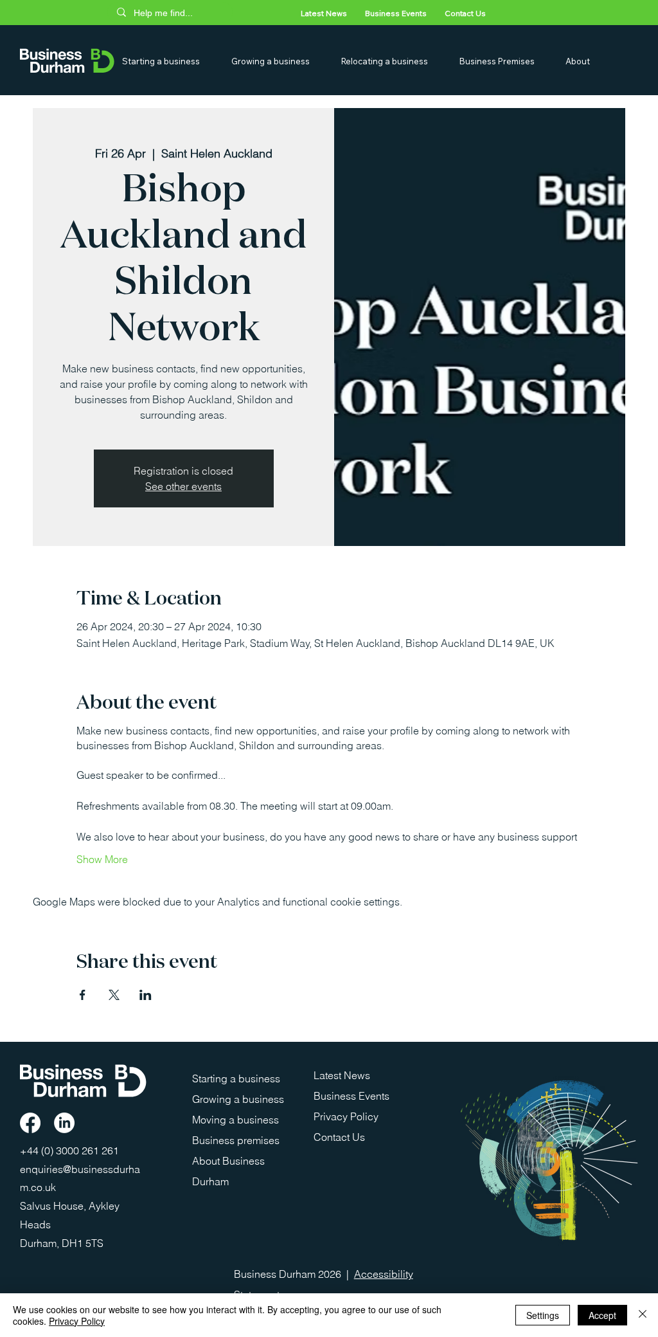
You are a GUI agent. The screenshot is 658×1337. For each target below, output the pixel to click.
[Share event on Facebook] (82, 995)
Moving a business (235, 1119)
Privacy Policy (346, 1116)
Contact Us (339, 1137)
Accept (602, 1315)
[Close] (642, 1315)
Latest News (342, 1075)
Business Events (351, 1095)
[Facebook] (30, 1123)
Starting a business (236, 1078)
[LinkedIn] (64, 1123)
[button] (171, 61)
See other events (183, 486)
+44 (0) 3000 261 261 (70, 1150)
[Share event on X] (114, 995)
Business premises (236, 1140)
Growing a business (238, 1099)
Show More (102, 859)
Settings (542, 1315)
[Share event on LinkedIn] (145, 995)
